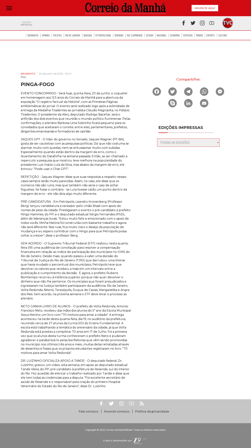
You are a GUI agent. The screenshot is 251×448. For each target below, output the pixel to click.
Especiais (188, 35)
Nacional (161, 35)
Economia (175, 35)
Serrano (118, 35)
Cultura (222, 35)
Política (57, 35)
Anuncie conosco (117, 411)
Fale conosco (88, 411)
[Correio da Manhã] (125, 8)
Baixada (88, 35)
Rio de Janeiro (72, 35)
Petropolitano (103, 35)
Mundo (199, 35)
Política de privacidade (152, 411)
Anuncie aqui (205, 8)
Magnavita (33, 35)
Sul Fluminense (135, 35)
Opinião (46, 35)
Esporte (210, 35)
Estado (149, 35)
